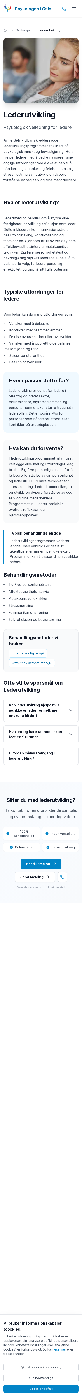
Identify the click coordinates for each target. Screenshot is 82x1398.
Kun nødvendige (41, 1378)
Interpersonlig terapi (28, 653)
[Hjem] (5, 30)
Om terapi (23, 30)
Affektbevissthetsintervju (31, 663)
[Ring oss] (64, 9)
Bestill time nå (38, 864)
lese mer (60, 1349)
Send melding (32, 877)
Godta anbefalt (41, 1389)
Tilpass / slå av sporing (44, 1367)
